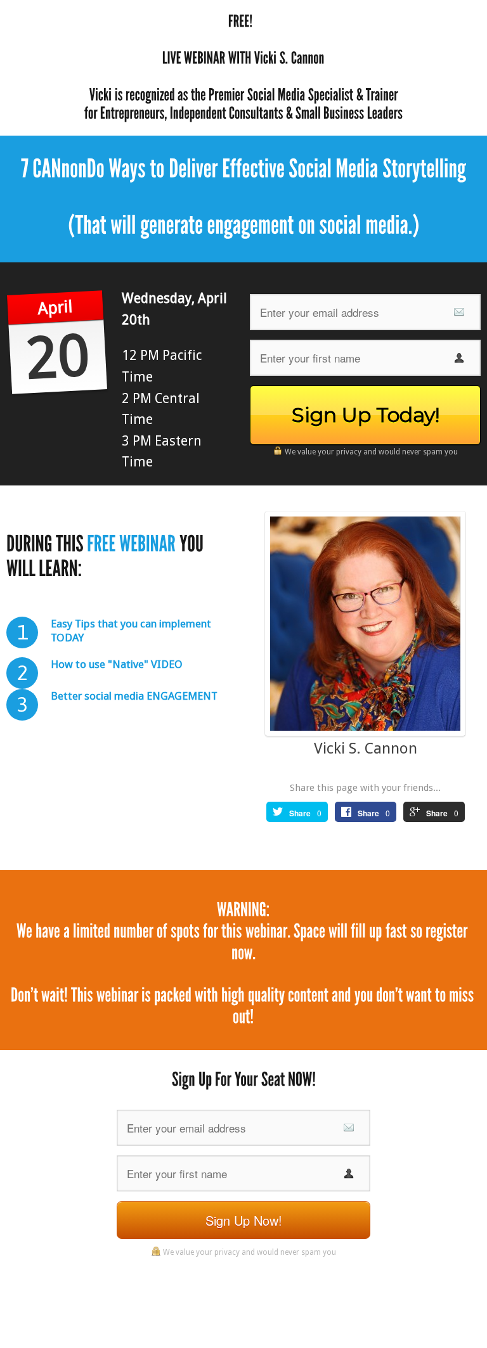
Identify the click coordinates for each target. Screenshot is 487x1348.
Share (300, 813)
